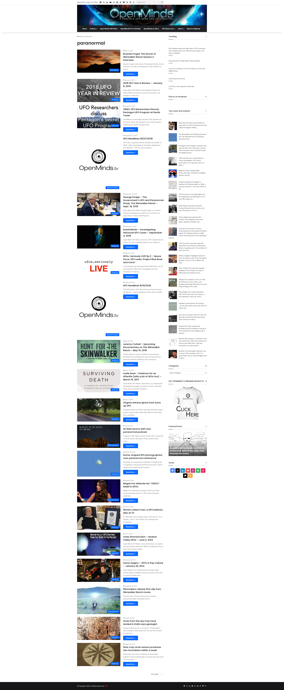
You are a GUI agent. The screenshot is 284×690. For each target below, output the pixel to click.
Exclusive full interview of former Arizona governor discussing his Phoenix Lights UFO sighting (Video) (193, 231)
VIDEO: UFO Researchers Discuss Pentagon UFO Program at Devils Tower (141, 112)
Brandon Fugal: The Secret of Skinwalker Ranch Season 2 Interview (139, 57)
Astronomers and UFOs (177, 79)
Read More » (130, 74)
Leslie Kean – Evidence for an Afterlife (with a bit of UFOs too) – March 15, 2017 (142, 376)
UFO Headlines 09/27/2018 (138, 138)
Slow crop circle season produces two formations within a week (142, 649)
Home (84, 29)
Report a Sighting (193, 29)
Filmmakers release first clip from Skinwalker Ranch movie (142, 591)
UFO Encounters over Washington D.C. (192, 194)
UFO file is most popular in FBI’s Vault (181, 86)
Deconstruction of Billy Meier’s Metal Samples (184, 61)
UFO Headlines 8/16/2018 (137, 285)
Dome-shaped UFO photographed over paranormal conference (142, 456)
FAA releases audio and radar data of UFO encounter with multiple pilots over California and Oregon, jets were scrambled (187, 51)
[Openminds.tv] (142, 15)
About (180, 29)
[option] (188, 444)
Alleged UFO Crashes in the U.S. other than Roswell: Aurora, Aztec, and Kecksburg (192, 282)
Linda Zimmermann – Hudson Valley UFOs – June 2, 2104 (140, 538)
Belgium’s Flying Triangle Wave (189, 170)
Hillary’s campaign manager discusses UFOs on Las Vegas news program (187, 451)
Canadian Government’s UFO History (191, 303)
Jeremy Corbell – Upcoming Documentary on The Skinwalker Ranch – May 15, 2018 (141, 347)
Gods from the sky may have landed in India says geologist (140, 622)
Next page (154, 674)
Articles (93, 29)
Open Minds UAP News (108, 29)
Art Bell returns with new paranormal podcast (137, 430)
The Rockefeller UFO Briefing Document (192, 134)
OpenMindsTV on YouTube (130, 29)
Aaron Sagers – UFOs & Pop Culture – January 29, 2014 (143, 564)
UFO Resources (168, 29)
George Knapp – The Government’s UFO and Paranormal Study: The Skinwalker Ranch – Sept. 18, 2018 (143, 202)
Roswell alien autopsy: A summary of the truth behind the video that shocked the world (193, 341)
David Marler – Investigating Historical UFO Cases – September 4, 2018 (142, 232)
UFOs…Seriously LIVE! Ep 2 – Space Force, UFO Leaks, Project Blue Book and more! (142, 259)
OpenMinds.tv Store (151, 29)
